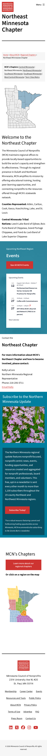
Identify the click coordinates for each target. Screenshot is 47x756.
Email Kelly (7, 387)
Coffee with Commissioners (27, 301)
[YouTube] (35, 728)
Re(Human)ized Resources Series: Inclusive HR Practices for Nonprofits (27, 291)
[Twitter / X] (17, 728)
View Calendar (14, 320)
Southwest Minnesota (13, 73)
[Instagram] (29, 728)
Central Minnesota (26, 67)
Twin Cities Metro (32, 77)
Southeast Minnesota (32, 73)
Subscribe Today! (17, 510)
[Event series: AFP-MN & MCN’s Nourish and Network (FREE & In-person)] (30, 306)
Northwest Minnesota (32, 70)
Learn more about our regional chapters (23, 565)
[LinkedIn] (11, 728)
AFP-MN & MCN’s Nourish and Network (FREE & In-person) (26, 312)
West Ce (7, 77)
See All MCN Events (19, 265)
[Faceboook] (23, 728)
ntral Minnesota (17, 77)
